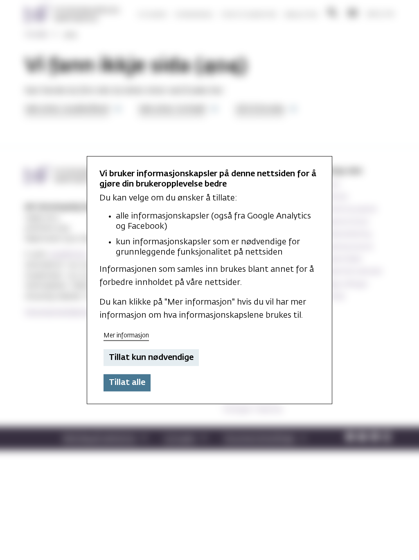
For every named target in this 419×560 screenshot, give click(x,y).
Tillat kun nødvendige (151, 357)
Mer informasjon (126, 335)
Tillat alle (127, 382)
